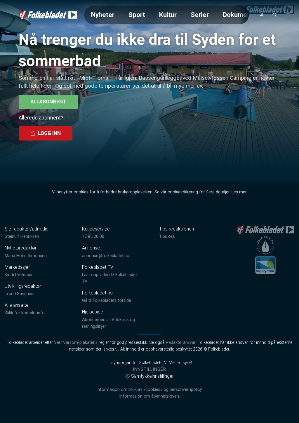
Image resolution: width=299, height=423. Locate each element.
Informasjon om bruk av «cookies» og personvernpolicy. (149, 389)
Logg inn (49, 133)
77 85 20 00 (93, 236)
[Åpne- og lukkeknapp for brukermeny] (261, 15)
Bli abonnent (48, 102)
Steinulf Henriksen (22, 236)
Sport (136, 14)
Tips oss (167, 236)
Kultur (168, 14)
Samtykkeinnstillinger (152, 376)
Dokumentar (241, 14)
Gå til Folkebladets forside (106, 300)
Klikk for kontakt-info (25, 313)
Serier (200, 14)
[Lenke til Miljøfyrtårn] (265, 265)
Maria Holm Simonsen (26, 255)
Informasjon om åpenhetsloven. (149, 396)
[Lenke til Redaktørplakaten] (265, 245)
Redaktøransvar (181, 342)
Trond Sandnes (19, 293)
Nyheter (102, 14)
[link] (48, 15)
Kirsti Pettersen (19, 274)
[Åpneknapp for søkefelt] (274, 15)
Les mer (239, 192)
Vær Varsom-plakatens (76, 342)
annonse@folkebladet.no (105, 255)
